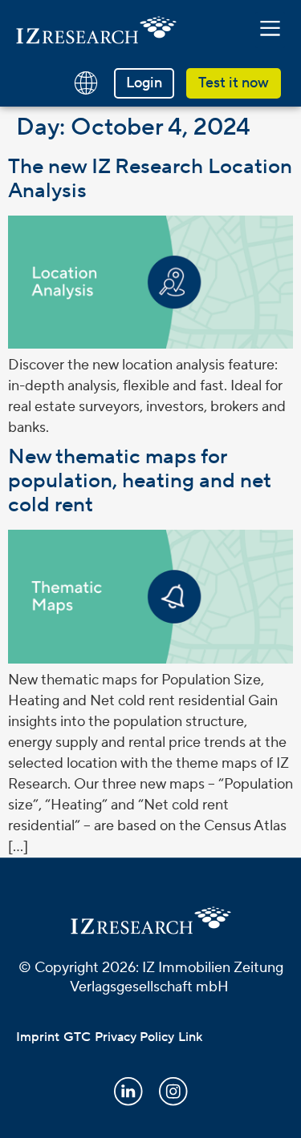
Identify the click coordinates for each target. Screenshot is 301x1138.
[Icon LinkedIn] (128, 1091)
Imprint (37, 1037)
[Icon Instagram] (173, 1091)
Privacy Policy (134, 1037)
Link (190, 1037)
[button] (270, 29)
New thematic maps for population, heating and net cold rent (139, 481)
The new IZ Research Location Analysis (150, 178)
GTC (77, 1037)
